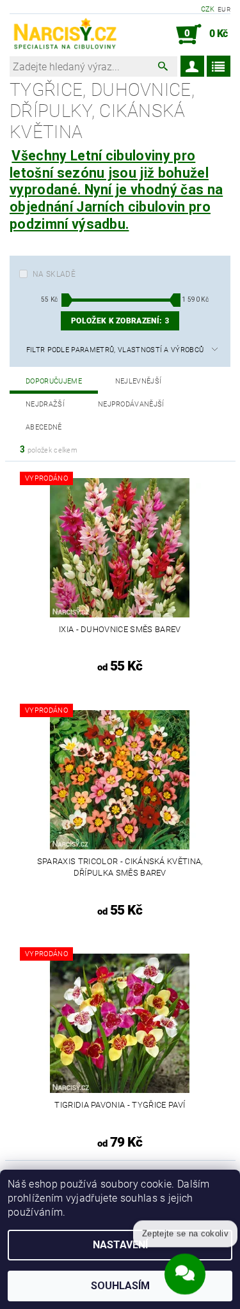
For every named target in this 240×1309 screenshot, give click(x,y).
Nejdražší (45, 404)
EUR (224, 9)
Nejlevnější (138, 381)
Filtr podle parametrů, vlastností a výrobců (115, 350)
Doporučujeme (54, 381)
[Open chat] (184, 1271)
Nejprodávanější (131, 404)
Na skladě (54, 274)
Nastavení (120, 1245)
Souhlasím (120, 1286)
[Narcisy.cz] (65, 34)
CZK (208, 9)
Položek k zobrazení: (120, 320)
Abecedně (44, 427)
